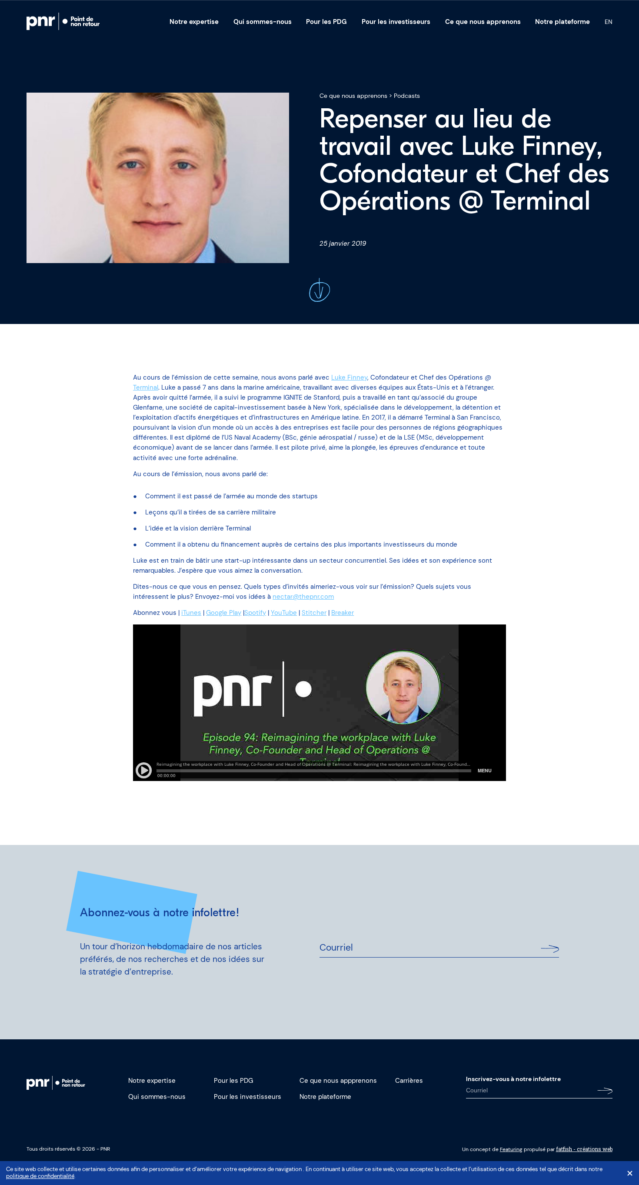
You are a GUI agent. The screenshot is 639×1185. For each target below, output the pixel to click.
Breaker (342, 612)
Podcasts (407, 96)
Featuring (511, 1149)
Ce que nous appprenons (338, 1080)
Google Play (223, 612)
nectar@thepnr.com (303, 596)
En (608, 22)
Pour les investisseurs (396, 21)
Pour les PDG (326, 21)
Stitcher (314, 612)
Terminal (145, 387)
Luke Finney (349, 377)
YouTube (284, 612)
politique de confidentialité (40, 1176)
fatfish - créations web (584, 1148)
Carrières (409, 1080)
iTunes (191, 612)
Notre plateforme (562, 21)
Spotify (255, 612)
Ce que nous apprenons (483, 21)
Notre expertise (194, 21)
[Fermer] (630, 1173)
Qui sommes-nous (262, 21)
